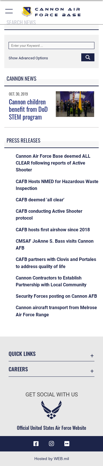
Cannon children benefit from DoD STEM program (28, 109)
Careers (18, 369)
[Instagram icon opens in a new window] (51, 443)
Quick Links (22, 353)
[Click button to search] (87, 57)
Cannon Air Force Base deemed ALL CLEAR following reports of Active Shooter (53, 163)
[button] (9, 12)
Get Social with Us (51, 394)
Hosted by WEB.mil (51, 458)
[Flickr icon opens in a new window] (67, 443)
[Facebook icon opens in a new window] (36, 443)
